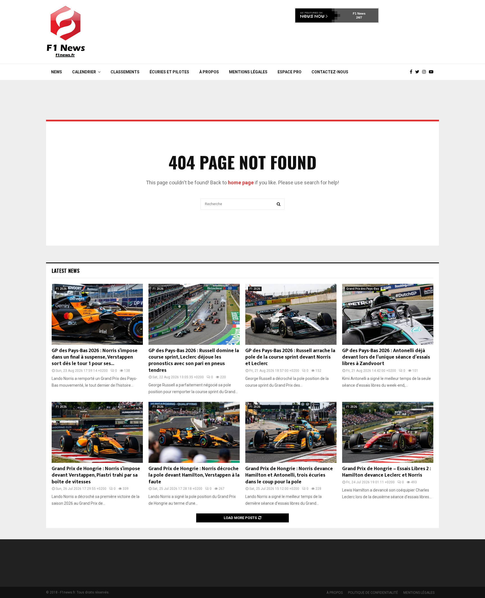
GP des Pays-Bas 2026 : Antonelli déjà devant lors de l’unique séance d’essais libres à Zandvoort (386, 357)
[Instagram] (425, 72)
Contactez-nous (330, 72)
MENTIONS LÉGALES (248, 72)
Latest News (65, 270)
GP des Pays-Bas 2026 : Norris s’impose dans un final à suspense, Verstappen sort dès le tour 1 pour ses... (95, 357)
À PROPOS (209, 72)
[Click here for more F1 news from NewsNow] (317, 15)
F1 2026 (61, 288)
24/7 (359, 17)
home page (241, 182)
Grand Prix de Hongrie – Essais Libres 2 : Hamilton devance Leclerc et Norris (386, 472)
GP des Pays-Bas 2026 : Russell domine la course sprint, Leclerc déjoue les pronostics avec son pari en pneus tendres (193, 360)
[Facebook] (412, 72)
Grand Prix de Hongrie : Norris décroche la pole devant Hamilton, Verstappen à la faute (193, 475)
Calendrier (84, 72)
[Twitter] (418, 72)
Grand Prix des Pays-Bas (362, 288)
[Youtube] (432, 72)
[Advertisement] (337, 41)
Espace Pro (289, 72)
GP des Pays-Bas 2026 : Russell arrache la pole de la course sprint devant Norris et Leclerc (290, 357)
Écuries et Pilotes (169, 72)
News (56, 72)
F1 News (359, 13)
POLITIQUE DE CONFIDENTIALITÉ (373, 593)
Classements (125, 72)
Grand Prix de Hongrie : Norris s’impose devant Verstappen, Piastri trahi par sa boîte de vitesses (96, 475)
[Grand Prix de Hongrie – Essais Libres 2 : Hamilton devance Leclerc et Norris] (387, 432)
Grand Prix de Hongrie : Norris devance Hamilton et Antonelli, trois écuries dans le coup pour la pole (289, 475)
